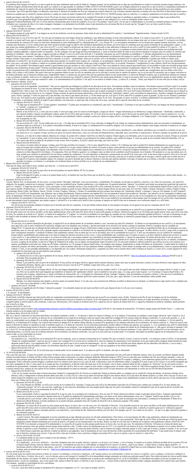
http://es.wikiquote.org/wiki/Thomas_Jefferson (150, 256)
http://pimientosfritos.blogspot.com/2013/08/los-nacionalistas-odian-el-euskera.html (67, 309)
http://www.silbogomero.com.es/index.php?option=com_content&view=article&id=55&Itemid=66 (91, 449)
